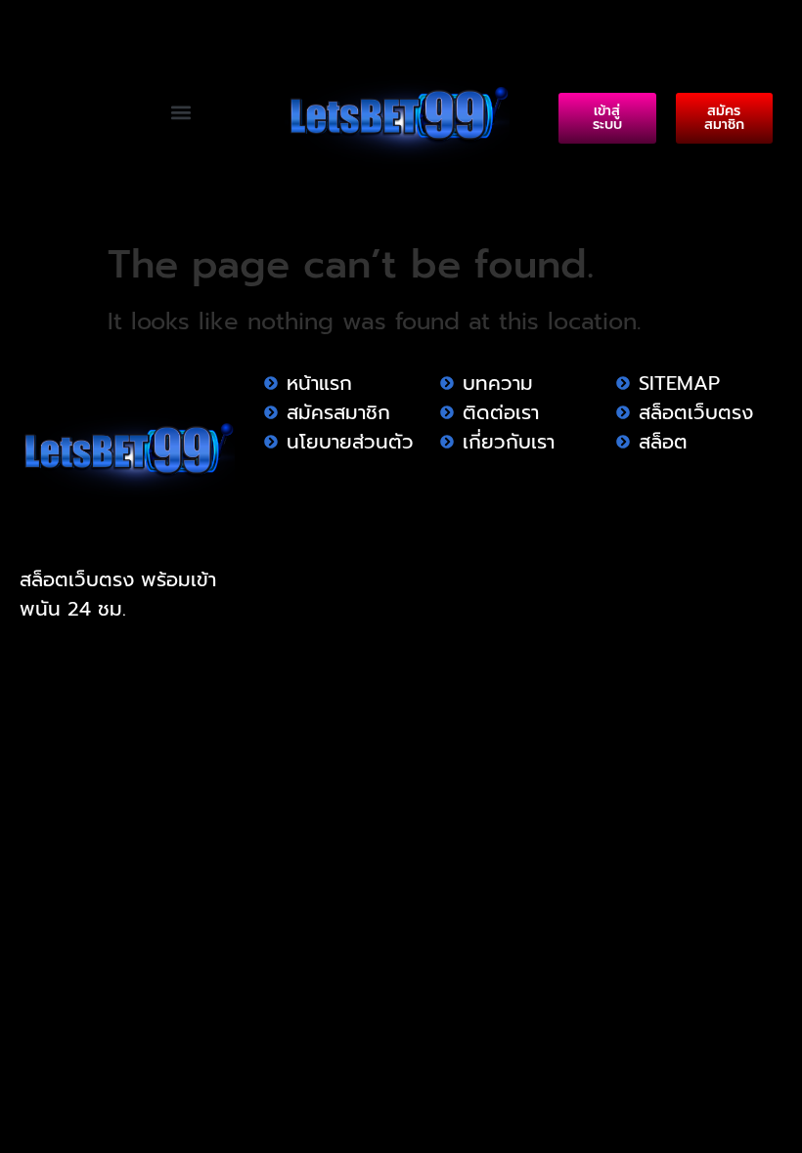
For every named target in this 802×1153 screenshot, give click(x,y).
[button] (181, 112)
